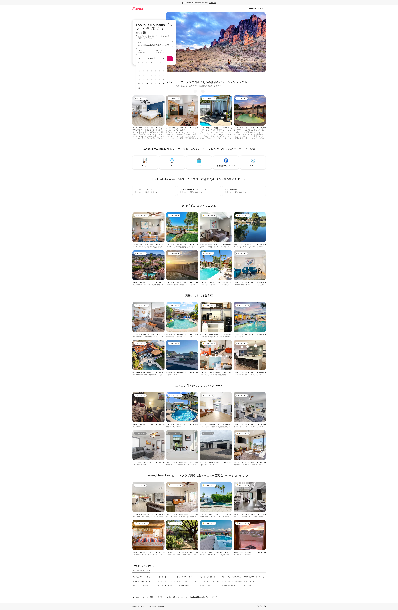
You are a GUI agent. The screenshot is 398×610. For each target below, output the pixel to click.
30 (139, 88)
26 (151, 84)
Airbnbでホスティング (255, 9)
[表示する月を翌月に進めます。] (163, 58)
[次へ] (203, 91)
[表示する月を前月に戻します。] (139, 58)
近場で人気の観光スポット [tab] (141, 570)
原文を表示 (212, 3)
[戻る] (195, 91)
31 (143, 88)
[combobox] (154, 45)
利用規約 (161, 606)
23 (139, 84)
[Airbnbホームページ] (137, 8)
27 (155, 84)
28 (159, 84)
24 (143, 84)
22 (164, 79)
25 (147, 84)
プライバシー (151, 606)
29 (164, 84)
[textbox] (145, 52)
